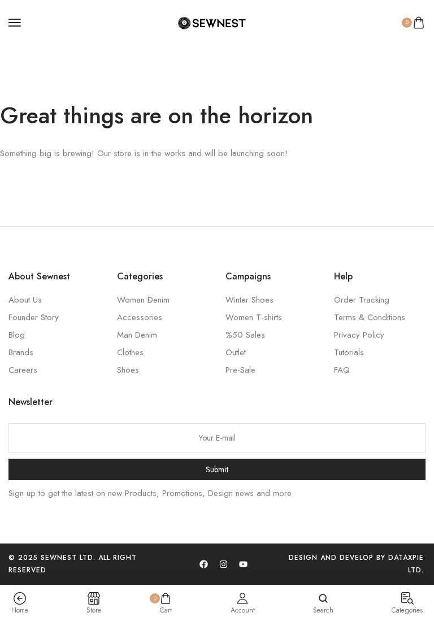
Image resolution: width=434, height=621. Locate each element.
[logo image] (212, 22)
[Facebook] (204, 564)
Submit (217, 469)
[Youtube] (243, 564)
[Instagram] (223, 564)
